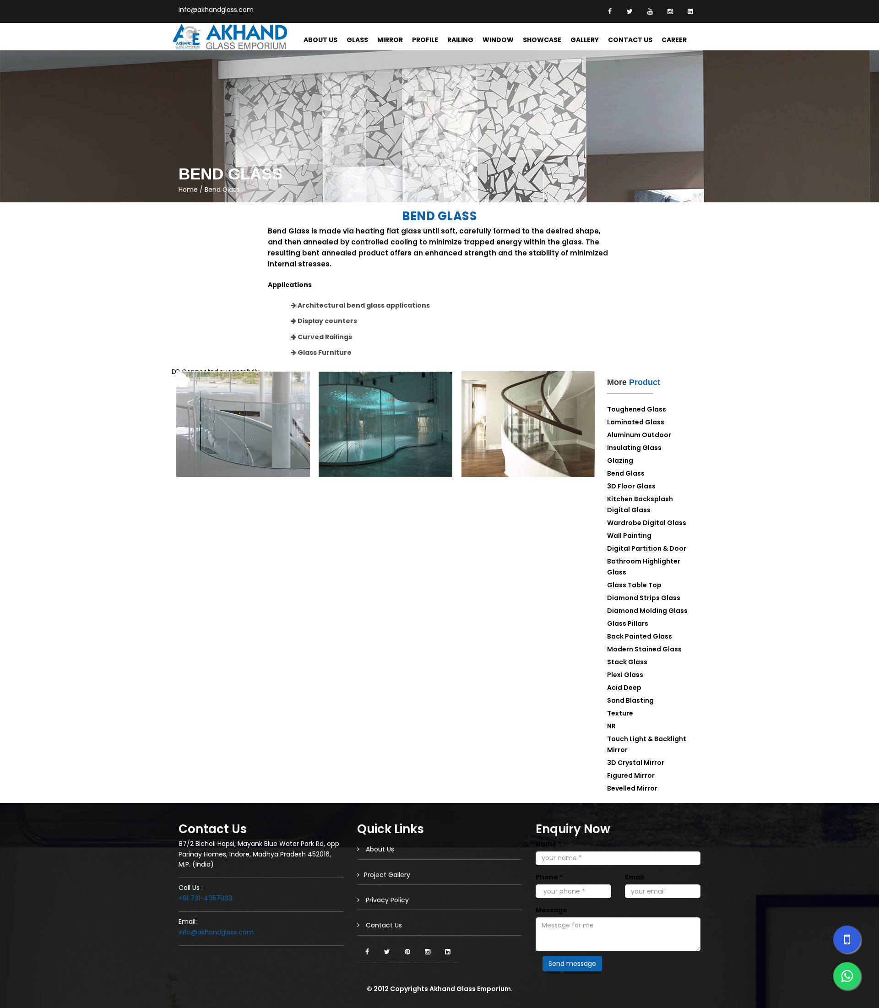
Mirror (390, 39)
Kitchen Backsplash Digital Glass (640, 504)
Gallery (584, 39)
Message (551, 910)
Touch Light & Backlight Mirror (646, 744)
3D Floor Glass (631, 486)
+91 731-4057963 (205, 898)
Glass (357, 39)
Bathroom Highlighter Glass (643, 567)
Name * (548, 843)
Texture (620, 713)
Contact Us (630, 39)
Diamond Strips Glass (643, 597)
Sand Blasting (630, 700)
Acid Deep (624, 687)
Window (498, 39)
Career (674, 39)
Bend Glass (626, 473)
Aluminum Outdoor (639, 434)
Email (634, 877)
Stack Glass (627, 662)
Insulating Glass (634, 447)
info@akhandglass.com (216, 9)
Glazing (620, 460)
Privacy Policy (386, 900)
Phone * (549, 877)
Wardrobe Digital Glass (646, 522)
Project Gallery (387, 874)
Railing (460, 39)
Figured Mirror (631, 775)
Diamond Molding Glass (647, 610)
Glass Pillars (627, 623)
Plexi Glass (625, 674)
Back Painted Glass (639, 636)
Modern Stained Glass (644, 649)
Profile (425, 39)
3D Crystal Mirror (635, 762)
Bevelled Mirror (632, 788)
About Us (320, 39)
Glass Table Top (634, 585)
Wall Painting (629, 535)
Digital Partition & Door (646, 548)
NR (611, 726)
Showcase (542, 39)
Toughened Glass (636, 409)
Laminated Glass (635, 422)
